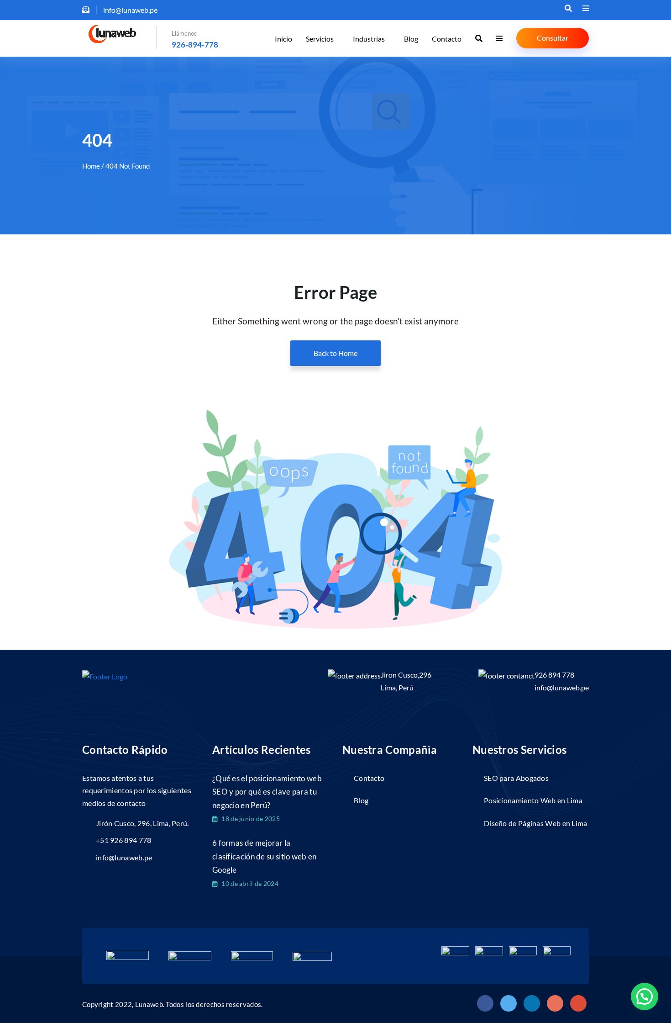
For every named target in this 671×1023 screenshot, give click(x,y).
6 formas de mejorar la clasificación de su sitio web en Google (264, 856)
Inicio (283, 38)
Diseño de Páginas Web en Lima (535, 823)
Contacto (446, 38)
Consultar (552, 37)
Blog (411, 38)
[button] (644, 996)
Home (91, 166)
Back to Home (335, 353)
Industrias (369, 38)
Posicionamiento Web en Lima (533, 800)
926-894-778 (195, 44)
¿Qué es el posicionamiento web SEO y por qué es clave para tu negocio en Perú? (267, 792)
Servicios (320, 38)
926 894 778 (554, 674)
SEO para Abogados (516, 778)
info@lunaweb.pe (562, 687)
